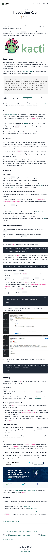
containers (35, 531)
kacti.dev (40, 185)
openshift (28, 531)
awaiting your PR (37, 511)
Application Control (27, 71)
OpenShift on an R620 (43, 535)
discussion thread (32, 508)
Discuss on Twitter (7, 521)
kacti (29, 27)
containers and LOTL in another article (25, 490)
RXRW (28, 549)
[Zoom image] (25, 323)
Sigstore (12, 211)
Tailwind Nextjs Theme (25, 551)
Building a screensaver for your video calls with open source (16, 535)
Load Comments (25, 526)
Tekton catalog (37, 398)
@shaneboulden (27, 18)
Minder (38, 211)
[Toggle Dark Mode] (48, 4)
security (15, 531)
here (45, 218)
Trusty (43, 211)
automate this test (27, 97)
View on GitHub (15, 521)
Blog (34, 3)
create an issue (26, 506)
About (43, 3)
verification (22, 531)
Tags (38, 3)
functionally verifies (11, 114)
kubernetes (10, 531)
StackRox (26, 123)
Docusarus (13, 187)
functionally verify (42, 104)
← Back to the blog (8, 539)
